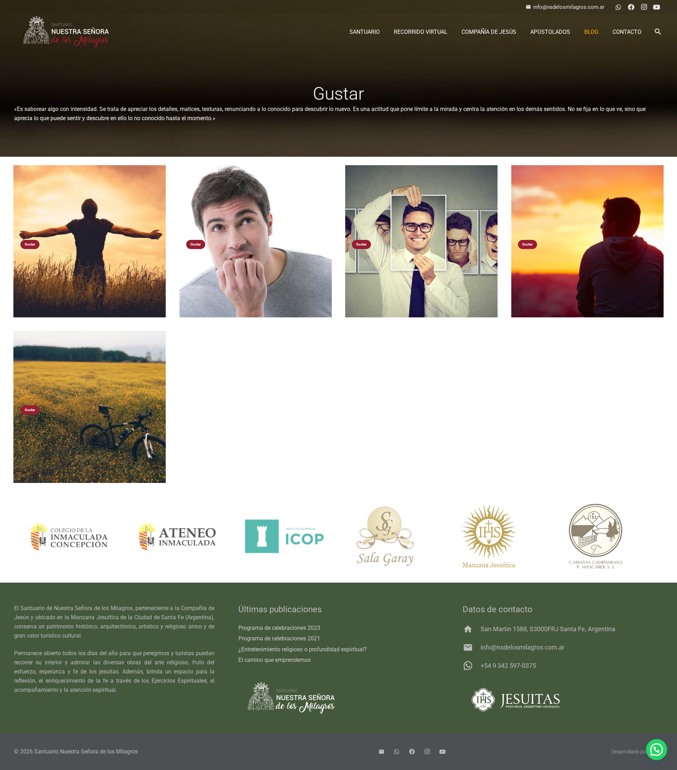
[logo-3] (66, 31)
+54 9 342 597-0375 (508, 665)
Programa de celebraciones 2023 (279, 628)
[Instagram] (644, 7)
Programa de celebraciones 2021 (279, 638)
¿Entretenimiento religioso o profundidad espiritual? (302, 649)
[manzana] (393, 536)
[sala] (285, 536)
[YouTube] (656, 7)
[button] (657, 31)
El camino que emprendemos (274, 660)
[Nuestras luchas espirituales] (89, 241)
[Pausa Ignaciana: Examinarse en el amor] (587, 241)
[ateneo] (68, 536)
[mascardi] (501, 536)
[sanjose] (609, 536)
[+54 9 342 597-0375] (472, 666)
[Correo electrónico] (381, 752)
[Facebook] (631, 7)
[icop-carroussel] (176, 536)
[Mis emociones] (421, 241)
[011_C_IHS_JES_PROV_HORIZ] (563, 699)
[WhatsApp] (618, 7)
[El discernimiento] (89, 407)
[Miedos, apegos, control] (255, 241)
